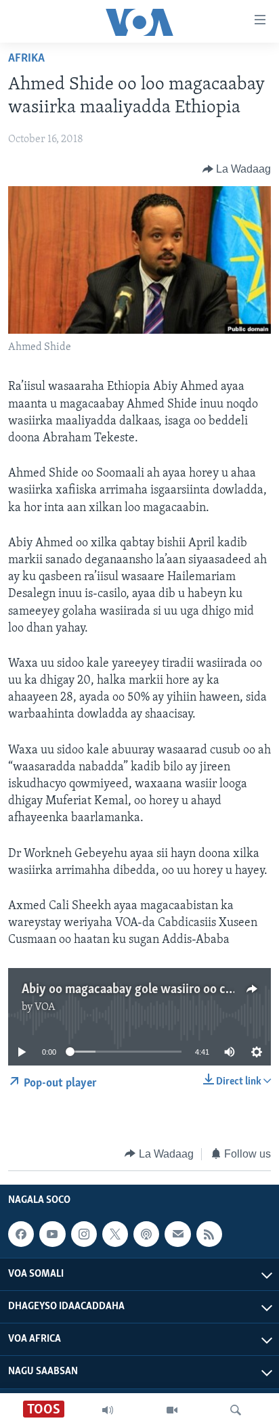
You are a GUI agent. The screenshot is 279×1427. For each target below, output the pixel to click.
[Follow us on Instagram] (84, 1234)
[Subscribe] (177, 1234)
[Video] (172, 1410)
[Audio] (107, 1410)
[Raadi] (235, 1410)
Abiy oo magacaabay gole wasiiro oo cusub (136, 989)
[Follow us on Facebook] (21, 1234)
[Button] (237, 169)
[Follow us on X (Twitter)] (115, 1234)
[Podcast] (146, 1234)
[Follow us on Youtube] (52, 1234)
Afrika (26, 59)
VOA (45, 1007)
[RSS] (209, 1234)
